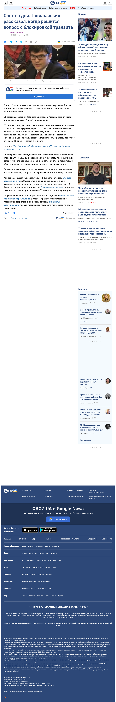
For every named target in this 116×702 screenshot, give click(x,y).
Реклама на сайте (28, 496)
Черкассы (55, 546)
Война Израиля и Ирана (58, 8)
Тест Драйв (26, 567)
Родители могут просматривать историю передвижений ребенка (87, 77)
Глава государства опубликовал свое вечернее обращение (92, 198)
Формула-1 (54, 553)
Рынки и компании (29, 581)
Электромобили (37, 567)
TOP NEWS (83, 157)
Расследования (66, 539)
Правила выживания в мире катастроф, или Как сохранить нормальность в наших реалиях (91, 397)
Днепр (47, 546)
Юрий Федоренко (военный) (89, 318)
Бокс (47, 553)
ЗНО (54, 560)
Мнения (82, 289)
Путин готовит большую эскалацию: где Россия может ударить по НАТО (90, 412)
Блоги (76, 539)
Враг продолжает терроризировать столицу (94, 218)
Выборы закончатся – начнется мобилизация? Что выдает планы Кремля (89, 297)
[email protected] (29, 685)
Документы (49, 496)
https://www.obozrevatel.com (78, 638)
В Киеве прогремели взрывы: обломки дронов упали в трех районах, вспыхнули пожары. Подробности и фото (92, 212)
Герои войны (26, 8)
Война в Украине (40, 8)
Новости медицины (29, 589)
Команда (48, 490)
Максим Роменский (86, 403)
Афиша (24, 596)
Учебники (30, 560)
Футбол (24, 553)
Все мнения (85, 440)
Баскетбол (33, 553)
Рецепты (25, 574)
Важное (82, 14)
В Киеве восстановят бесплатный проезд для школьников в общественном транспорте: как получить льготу (89, 67)
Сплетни (32, 596)
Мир (33, 539)
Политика (22, 539)
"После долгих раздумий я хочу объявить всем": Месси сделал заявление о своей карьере (93, 47)
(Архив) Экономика (16, 32)
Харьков (30, 546)
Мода (47, 596)
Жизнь (49, 539)
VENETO (72, 8)
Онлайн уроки (41, 560)
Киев (24, 546)
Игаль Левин (84, 303)
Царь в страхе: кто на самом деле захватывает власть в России (91, 312)
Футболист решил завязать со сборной (92, 54)
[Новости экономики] (60, 219)
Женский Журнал (57, 596)
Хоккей (41, 553)
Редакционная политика (19, 218)
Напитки (33, 574)
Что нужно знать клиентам (88, 101)
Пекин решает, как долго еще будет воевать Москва (91, 381)
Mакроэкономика (44, 581)
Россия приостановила (52, 187)
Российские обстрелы (86, 8)
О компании (26, 490)
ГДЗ (23, 560)
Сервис (54, 567)
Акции (47, 567)
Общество (92, 539)
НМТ (59, 560)
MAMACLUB (42, 589)
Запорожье (39, 546)
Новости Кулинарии (45, 574)
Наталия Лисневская (87, 336)
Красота (40, 596)
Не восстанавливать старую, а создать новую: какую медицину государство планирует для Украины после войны (91, 330)
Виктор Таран (84, 388)
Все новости (107, 539)
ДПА (49, 560)
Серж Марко (84, 433)
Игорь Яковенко (85, 418)
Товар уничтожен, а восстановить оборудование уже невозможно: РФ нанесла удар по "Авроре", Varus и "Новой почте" (87, 93)
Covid (49, 589)
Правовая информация (75, 490)
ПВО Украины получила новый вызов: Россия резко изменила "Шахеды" (91, 427)
